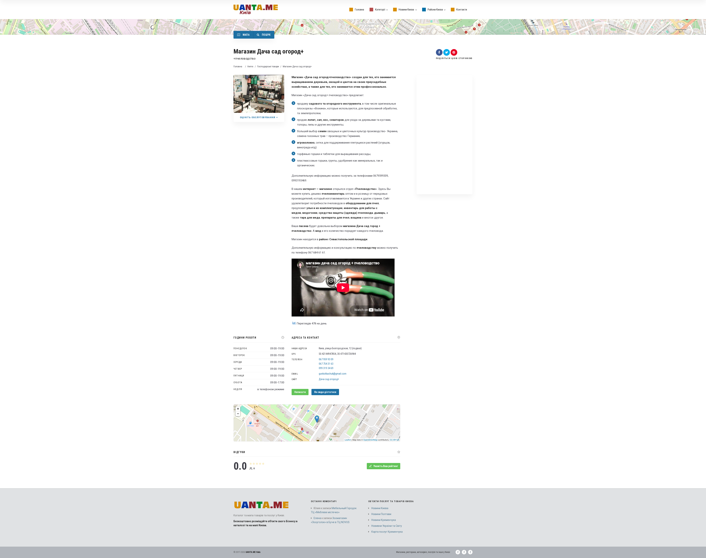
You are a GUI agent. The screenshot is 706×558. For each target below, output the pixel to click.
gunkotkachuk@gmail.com (332, 373)
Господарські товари (268, 66)
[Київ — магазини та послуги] (255, 9)
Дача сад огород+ (329, 379)
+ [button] (238, 409)
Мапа (245, 34)
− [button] (238, 414)
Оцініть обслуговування (257, 117)
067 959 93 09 (326, 359)
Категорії (380, 9)
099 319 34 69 (326, 368)
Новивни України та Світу (386, 525)
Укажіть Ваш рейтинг (385, 466)
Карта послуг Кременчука (387, 531)
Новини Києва (406, 9)
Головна (359, 9)
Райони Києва (435, 9)
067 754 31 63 (326, 363)
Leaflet (348, 439)
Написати (300, 392)
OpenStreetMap (370, 439)
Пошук (265, 34)
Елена (317, 518)
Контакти (461, 9)
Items (250, 66)
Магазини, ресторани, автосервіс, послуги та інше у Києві (423, 552)
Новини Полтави (381, 514)
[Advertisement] (444, 133)
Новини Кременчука (383, 519)
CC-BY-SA (394, 439)
